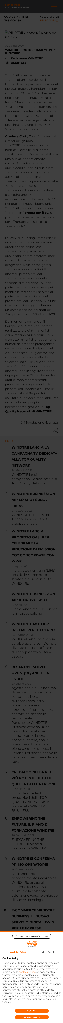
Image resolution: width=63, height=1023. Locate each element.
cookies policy (27, 971)
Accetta (32, 1010)
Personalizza (32, 1017)
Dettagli (47, 951)
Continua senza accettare (32, 936)
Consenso (18, 951)
